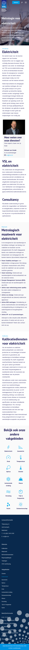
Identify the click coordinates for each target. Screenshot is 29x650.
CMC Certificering (6, 564)
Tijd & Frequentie (6, 604)
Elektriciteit (5, 576)
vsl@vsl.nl (9, 155)
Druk (3, 589)
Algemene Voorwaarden (8, 629)
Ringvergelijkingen (6, 557)
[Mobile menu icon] (25, 2)
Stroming (4, 601)
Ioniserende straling (7, 592)
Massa (3, 598)
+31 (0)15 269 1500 (8, 533)
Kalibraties (4, 548)
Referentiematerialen (7, 554)
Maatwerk (4, 551)
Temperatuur (5, 586)
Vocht (3, 607)
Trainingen (4, 561)
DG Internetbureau (18, 646)
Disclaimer (4, 636)
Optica (3, 583)
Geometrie (4, 580)
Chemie (4, 573)
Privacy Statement (7, 639)
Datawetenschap (6, 595)
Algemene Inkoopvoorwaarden (10, 633)
